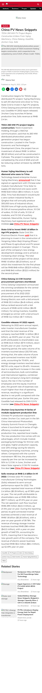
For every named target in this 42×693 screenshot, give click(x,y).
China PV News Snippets (26, 224)
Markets (6, 9)
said (27, 235)
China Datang (28, 553)
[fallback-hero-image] (9, 575)
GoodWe (5, 553)
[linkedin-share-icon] (16, 90)
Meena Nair (10, 80)
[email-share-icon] (20, 90)
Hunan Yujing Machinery (30, 557)
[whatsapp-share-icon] (3, 90)
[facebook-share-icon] (12, 90)
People (24, 9)
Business (15, 9)
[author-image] (3, 80)
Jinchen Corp (6, 557)
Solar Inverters (16, 557)
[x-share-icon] (7, 90)
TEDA (4, 560)
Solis (20, 553)
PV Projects (13, 553)
